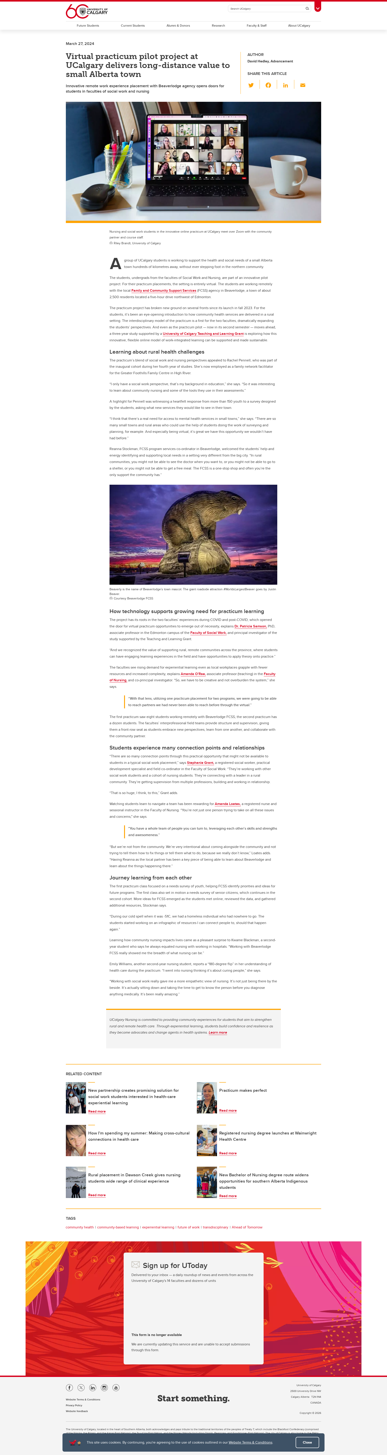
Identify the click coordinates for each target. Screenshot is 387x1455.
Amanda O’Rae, (193, 673)
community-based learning (118, 1227)
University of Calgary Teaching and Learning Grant (203, 333)
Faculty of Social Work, (208, 632)
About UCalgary (299, 25)
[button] (253, 84)
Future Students (88, 25)
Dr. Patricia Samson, (250, 626)
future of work (189, 1227)
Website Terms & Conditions (250, 1442)
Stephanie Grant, (200, 762)
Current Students (133, 25)
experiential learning (158, 1227)
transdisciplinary (215, 1227)
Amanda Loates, (228, 803)
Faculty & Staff (257, 25)
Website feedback (77, 1411)
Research (218, 25)
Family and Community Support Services (163, 290)
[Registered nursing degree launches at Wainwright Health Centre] (207, 1140)
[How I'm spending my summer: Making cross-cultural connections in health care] (76, 1140)
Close (307, 1442)
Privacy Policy (74, 1405)
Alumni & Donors (178, 25)
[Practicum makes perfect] (207, 1097)
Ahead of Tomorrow (247, 1227)
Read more (97, 1111)
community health (80, 1227)
